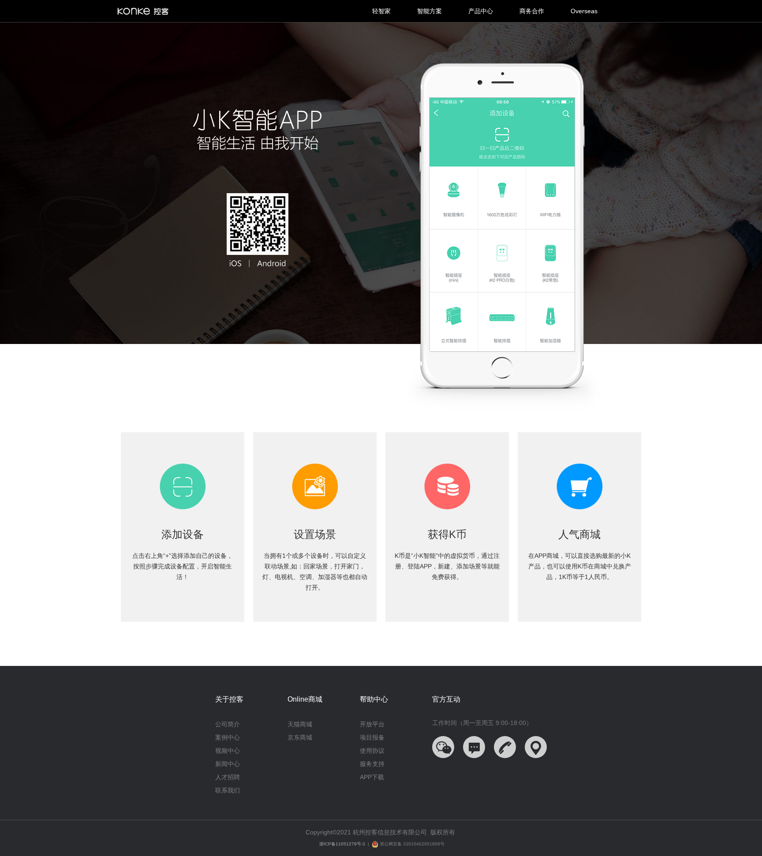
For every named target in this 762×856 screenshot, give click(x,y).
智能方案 (429, 11)
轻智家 (381, 11)
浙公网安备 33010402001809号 (411, 843)
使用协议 (372, 750)
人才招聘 (227, 777)
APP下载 (372, 777)
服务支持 (372, 763)
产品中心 (480, 11)
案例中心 (227, 737)
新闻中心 (227, 763)
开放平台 (372, 724)
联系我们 (227, 790)
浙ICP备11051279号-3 (342, 843)
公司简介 (227, 724)
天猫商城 (300, 724)
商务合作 (531, 11)
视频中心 (227, 750)
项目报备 (372, 737)
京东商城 (300, 737)
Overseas (584, 11)
